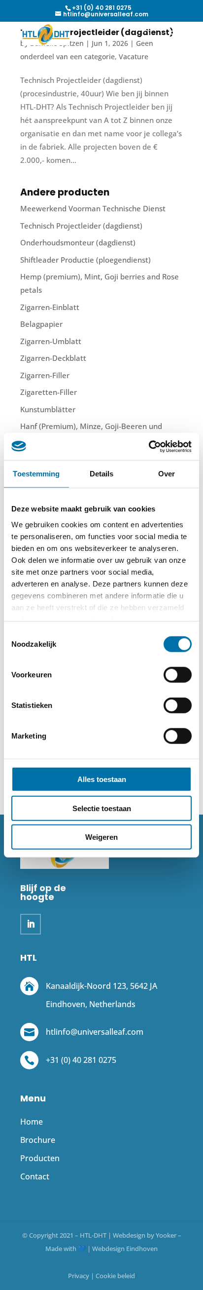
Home (31, 1121)
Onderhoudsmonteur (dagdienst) (77, 242)
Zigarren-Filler (44, 375)
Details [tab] (102, 473)
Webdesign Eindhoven (125, 1248)
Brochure (37, 1139)
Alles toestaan (101, 779)
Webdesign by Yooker (144, 1235)
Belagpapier (41, 324)
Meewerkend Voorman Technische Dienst (93, 208)
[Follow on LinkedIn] (30, 924)
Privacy (78, 1275)
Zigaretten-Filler (48, 392)
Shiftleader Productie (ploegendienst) (85, 260)
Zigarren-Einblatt (49, 307)
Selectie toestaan (101, 808)
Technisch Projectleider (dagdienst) (81, 226)
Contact (34, 1176)
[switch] (178, 675)
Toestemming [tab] (36, 473)
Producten (40, 1158)
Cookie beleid (115, 1275)
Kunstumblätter (47, 409)
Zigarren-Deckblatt (53, 358)
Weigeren (101, 837)
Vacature (133, 56)
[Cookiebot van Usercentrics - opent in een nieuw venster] (148, 446)
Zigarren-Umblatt (50, 341)
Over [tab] (166, 473)
